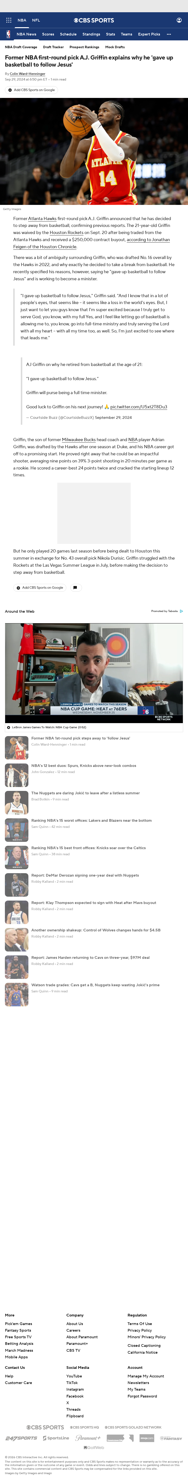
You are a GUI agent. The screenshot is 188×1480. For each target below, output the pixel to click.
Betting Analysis (19, 1343)
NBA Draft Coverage (21, 47)
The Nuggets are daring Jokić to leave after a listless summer (85, 793)
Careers (73, 1330)
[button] (9, 20)
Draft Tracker (53, 47)
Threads (73, 1409)
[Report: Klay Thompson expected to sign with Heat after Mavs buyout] (16, 912)
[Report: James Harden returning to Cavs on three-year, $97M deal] (16, 967)
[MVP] (147, 1436)
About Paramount (82, 1337)
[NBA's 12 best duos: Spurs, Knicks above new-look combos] (16, 775)
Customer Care (18, 1382)
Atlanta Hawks (42, 219)
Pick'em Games (18, 1323)
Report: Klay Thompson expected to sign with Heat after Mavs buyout (93, 902)
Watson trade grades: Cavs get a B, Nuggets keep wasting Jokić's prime (95, 985)
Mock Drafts (115, 47)
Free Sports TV (18, 1337)
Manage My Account (146, 1376)
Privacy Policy (140, 1330)
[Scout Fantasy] (171, 1437)
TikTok (72, 1382)
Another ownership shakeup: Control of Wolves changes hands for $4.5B (96, 930)
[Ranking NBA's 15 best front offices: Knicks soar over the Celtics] (16, 857)
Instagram (75, 1389)
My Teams (136, 1389)
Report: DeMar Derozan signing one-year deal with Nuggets (85, 875)
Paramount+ (77, 1343)
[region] (94, 673)
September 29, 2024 (113, 417)
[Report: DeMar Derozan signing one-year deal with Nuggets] (16, 885)
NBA (133, 440)
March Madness (19, 1350)
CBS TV (73, 1350)
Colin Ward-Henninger (27, 74)
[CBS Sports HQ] (84, 1426)
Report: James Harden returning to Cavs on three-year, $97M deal (90, 957)
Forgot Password (142, 1396)
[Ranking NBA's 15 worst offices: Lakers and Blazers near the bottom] (16, 830)
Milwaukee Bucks (79, 440)
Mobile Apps (16, 1357)
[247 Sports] (21, 1437)
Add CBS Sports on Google (34, 90)
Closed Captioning (144, 1345)
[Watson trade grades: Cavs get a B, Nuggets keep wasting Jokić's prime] (16, 994)
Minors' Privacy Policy (147, 1337)
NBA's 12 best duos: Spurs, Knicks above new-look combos (83, 765)
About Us (74, 1323)
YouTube (74, 1376)
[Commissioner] (120, 1436)
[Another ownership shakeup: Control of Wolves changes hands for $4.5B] (16, 939)
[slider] (94, 708)
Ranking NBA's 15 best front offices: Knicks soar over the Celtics (88, 848)
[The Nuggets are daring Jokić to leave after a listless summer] (16, 802)
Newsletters (138, 1382)
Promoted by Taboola (164, 611)
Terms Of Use (140, 1323)
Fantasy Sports (18, 1330)
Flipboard (75, 1416)
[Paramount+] (88, 1436)
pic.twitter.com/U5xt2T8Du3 (138, 407)
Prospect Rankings (84, 47)
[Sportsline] (56, 1437)
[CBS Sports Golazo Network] (133, 1426)
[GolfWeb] (94, 1447)
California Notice (143, 1352)
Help (9, 1376)
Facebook (74, 1396)
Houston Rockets (66, 232)
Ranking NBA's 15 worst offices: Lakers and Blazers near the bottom (91, 820)
